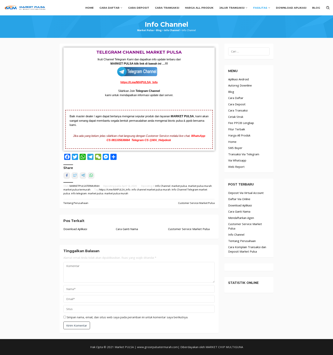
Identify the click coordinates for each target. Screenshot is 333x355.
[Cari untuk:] (249, 51)
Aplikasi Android (238, 79)
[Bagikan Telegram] (83, 175)
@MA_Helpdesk (160, 140)
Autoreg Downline (240, 85)
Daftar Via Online (239, 199)
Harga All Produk (239, 135)
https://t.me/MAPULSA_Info (139, 82)
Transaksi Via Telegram (243, 154)
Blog (231, 92)
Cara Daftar (235, 98)
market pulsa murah (200, 186)
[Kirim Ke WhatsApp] (91, 175)
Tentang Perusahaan (75, 203)
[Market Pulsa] (25, 7)
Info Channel (162, 186)
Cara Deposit (237, 104)
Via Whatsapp (237, 160)
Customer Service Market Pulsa (196, 203)
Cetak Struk (235, 117)
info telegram (79, 193)
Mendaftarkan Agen (241, 218)
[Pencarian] (328, 7)
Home (232, 142)
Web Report (236, 167)
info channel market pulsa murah (151, 189)
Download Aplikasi (75, 229)
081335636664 (121, 140)
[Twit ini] (74, 175)
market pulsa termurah (76, 189)
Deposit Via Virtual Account (246, 193)
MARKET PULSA (182, 116)
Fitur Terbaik (236, 129)
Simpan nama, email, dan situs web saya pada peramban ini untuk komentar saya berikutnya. (127, 317)
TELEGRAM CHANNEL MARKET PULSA (139, 52)
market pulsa (179, 186)
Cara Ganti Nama (127, 229)
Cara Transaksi (238, 110)
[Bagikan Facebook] (66, 175)
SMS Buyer (235, 148)
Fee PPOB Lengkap (241, 123)
